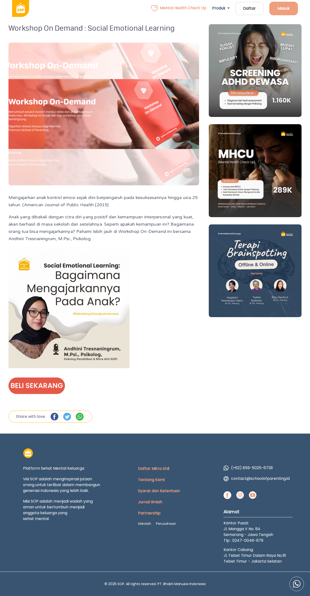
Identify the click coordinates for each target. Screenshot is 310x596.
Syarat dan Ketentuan (159, 491)
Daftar (249, 8)
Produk (219, 8)
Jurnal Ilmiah (150, 502)
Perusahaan (166, 523)
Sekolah (144, 523)
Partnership (149, 513)
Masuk (284, 8)
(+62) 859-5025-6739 (252, 468)
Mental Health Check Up (183, 8)
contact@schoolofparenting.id (260, 478)
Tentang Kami (151, 479)
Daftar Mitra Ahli (153, 468)
